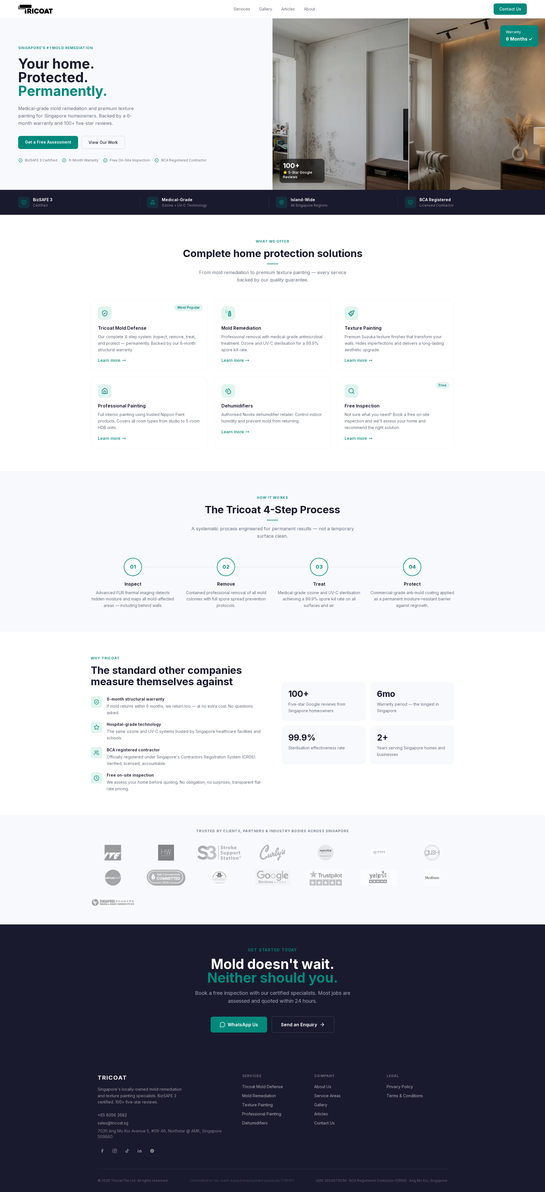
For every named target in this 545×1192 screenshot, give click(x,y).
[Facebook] (102, 1150)
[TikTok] (127, 1150)
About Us (322, 1086)
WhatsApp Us (243, 1024)
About (309, 9)
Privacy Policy (400, 1086)
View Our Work (103, 142)
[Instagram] (114, 1150)
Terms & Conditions (405, 1095)
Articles (288, 9)
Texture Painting (257, 1104)
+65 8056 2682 (112, 1115)
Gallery (265, 9)
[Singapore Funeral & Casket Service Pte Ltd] (113, 903)
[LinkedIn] (139, 1150)
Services (242, 9)
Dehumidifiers (255, 1122)
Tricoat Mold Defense (262, 1086)
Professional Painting (261, 1113)
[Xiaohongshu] (152, 1150)
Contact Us (510, 9)
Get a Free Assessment (48, 142)
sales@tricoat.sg (113, 1122)
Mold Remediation (259, 1095)
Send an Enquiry (299, 1024)
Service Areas (327, 1095)
